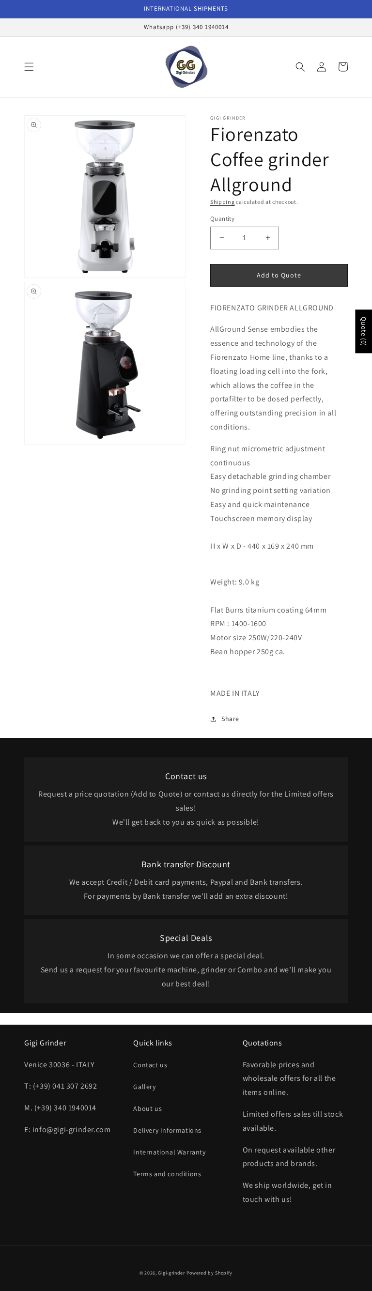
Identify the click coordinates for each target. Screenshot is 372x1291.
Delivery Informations (167, 1130)
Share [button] (230, 718)
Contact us (150, 1064)
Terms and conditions (167, 1173)
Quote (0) (363, 331)
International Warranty (169, 1152)
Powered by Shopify (209, 1273)
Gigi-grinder (171, 1273)
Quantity (222, 219)
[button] (29, 66)
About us (147, 1108)
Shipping (222, 201)
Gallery (144, 1086)
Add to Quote (279, 275)
